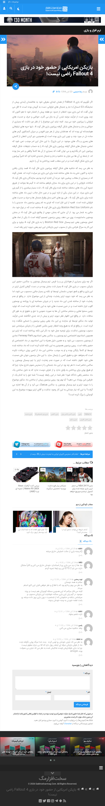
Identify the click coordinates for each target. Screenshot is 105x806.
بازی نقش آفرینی (85, 419)
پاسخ (80, 555)
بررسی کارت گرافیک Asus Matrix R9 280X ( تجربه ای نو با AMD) (27, 488)
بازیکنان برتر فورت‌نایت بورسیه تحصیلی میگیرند (56, 487)
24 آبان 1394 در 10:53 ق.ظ (63, 639)
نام (88, 692)
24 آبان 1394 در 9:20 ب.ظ (66, 562)
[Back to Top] (52, 773)
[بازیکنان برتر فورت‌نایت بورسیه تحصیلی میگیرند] (52, 474)
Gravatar (68, 723)
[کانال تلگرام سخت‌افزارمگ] (56, 800)
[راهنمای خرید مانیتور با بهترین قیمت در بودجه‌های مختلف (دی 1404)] (87, 747)
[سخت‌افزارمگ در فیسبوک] (48, 800)
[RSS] (64, 800)
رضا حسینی (77, 92)
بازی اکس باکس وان (68, 414)
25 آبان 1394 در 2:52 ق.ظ (65, 548)
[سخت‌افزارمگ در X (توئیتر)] (44, 800)
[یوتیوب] (74, 444)
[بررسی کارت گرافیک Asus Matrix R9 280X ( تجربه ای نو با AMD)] (26, 474)
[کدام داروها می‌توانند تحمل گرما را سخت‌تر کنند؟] (72, 522)
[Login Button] (4, 8)
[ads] (52, 20)
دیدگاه (84, 541)
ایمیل (48, 692)
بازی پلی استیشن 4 (41, 414)
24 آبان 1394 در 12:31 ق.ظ (64, 611)
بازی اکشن (54, 414)
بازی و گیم (73, 419)
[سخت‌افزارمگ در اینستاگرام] (52, 800)
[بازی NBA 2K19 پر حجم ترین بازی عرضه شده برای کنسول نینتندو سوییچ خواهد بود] (79, 474)
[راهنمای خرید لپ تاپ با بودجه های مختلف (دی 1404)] (52, 747)
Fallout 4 (88, 414)
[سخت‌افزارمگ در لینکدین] (40, 800)
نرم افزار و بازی (92, 30)
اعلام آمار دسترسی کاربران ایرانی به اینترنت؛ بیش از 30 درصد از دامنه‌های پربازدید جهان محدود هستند (54, 455)
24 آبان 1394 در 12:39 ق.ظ (60, 579)
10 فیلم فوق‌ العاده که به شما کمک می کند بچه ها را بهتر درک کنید (32, 531)
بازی (79, 414)
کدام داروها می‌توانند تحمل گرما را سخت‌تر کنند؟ (74, 531)
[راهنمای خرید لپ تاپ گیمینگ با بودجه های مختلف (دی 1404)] (17, 747)
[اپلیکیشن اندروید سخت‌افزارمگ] (60, 800)
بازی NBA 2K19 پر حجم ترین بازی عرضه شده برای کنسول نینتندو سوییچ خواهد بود (81, 490)
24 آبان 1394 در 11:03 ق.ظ (65, 625)
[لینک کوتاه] (54, 92)
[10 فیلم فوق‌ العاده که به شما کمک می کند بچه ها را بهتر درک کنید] (32, 522)
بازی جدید (28, 414)
